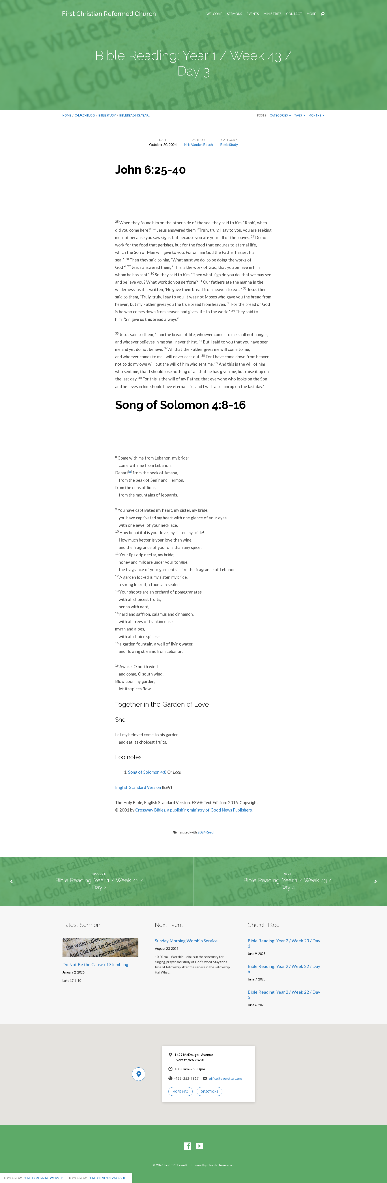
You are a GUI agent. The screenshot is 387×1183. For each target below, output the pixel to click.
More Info (180, 1091)
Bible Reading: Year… (134, 115)
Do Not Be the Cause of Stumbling (95, 964)
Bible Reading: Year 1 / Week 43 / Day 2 (99, 884)
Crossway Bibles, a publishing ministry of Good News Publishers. (194, 809)
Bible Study (107, 115)
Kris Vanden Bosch (198, 144)
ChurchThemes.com (220, 1165)
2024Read (205, 832)
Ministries (273, 13)
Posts (261, 115)
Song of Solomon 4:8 (147, 772)
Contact (294, 13)
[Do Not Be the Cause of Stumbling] (100, 954)
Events (253, 13)
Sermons (234, 13)
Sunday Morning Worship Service (186, 940)
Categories (279, 115)
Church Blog (85, 115)
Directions (209, 1091)
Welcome (214, 13)
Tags (298, 115)
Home (66, 115)
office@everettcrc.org (225, 1078)
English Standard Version (138, 787)
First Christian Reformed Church (109, 13)
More (311, 13)
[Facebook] (187, 1146)
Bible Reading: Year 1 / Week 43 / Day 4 (287, 884)
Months (315, 115)
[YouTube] (199, 1146)
